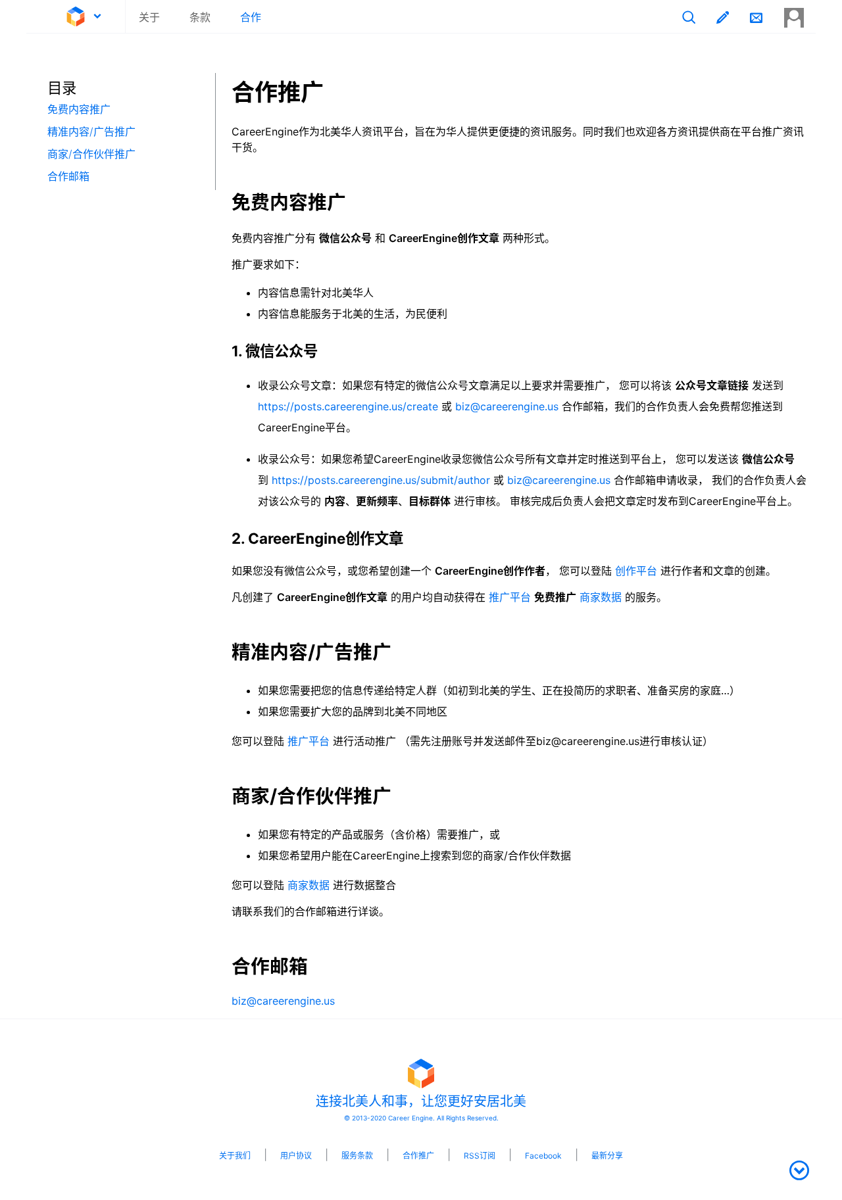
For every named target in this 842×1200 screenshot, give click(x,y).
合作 (250, 17)
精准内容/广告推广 (91, 131)
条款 (199, 17)
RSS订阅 (479, 1156)
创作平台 (636, 570)
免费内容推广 (79, 109)
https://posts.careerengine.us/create (348, 406)
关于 (149, 17)
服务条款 (357, 1156)
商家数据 (601, 597)
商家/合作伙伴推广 (91, 153)
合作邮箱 (68, 176)
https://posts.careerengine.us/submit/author (381, 480)
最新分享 (607, 1156)
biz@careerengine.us (506, 406)
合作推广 (418, 1156)
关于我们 (235, 1156)
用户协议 (296, 1156)
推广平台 (510, 597)
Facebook (543, 1156)
